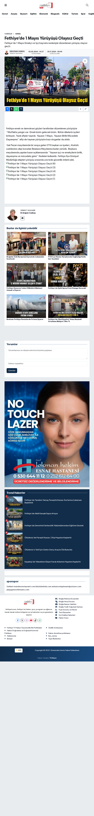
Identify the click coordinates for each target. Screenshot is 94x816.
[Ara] (87, 5)
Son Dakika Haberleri (67, 615)
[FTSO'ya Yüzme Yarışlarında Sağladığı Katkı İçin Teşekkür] (68, 244)
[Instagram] (27, 620)
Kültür (65, 14)
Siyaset (23, 14)
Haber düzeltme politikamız (59, 633)
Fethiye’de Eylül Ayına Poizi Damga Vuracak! (67, 288)
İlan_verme (52, 636)
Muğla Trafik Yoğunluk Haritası (71, 607)
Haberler (8, 34)
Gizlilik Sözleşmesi (55, 628)
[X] (22, 620)
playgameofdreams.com (18, 590)
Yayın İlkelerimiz (54, 639)
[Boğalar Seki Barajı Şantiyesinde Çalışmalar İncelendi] (26, 244)
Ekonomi (43, 14)
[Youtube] (31, 620)
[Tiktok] (35, 620)
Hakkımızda (11, 636)
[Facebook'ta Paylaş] (7, 109)
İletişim (9, 639)
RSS (19, 650)
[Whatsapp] (40, 620)
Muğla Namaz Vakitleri (67, 604)
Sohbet (10, 587)
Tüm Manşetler (65, 612)
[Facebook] (18, 620)
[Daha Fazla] (21, 109)
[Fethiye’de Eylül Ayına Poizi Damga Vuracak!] (68, 275)
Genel (5, 14)
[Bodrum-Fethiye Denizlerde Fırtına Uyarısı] (26, 306)
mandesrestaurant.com (24, 587)
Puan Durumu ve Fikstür (68, 610)
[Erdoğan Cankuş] (12, 215)
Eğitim (33, 14)
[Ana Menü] (6, 5)
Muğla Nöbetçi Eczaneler (69, 599)
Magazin (55, 14)
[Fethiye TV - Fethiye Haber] (46, 5)
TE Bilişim (53, 658)
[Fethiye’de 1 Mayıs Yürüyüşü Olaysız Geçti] (47, 81)
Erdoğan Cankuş (28, 213)
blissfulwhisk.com (43, 587)
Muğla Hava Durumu (67, 601)
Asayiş (14, 14)
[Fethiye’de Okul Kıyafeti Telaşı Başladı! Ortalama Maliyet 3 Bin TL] (68, 306)
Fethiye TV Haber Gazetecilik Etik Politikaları (24, 628)
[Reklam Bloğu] (47, 434)
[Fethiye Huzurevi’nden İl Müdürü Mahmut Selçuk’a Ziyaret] (26, 275)
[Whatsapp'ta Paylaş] (16, 109)
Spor (83, 14)
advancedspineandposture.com (66, 587)
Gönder (12, 371)
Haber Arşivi (63, 618)
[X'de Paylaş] (12, 109)
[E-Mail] (22, 218)
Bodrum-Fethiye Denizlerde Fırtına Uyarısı (25, 319)
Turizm (74, 14)
